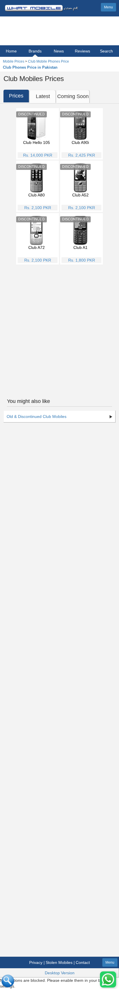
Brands (35, 51)
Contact (83, 962)
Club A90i (80, 142)
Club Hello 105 (36, 142)
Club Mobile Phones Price (48, 61)
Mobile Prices (13, 61)
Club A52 (80, 195)
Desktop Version (60, 973)
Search (106, 51)
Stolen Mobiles (59, 962)
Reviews (82, 51)
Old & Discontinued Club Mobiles (36, 416)
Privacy (35, 962)
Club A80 (36, 195)
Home (11, 51)
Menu (108, 7)
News (59, 51)
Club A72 (36, 247)
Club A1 (80, 247)
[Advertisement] (59, 328)
